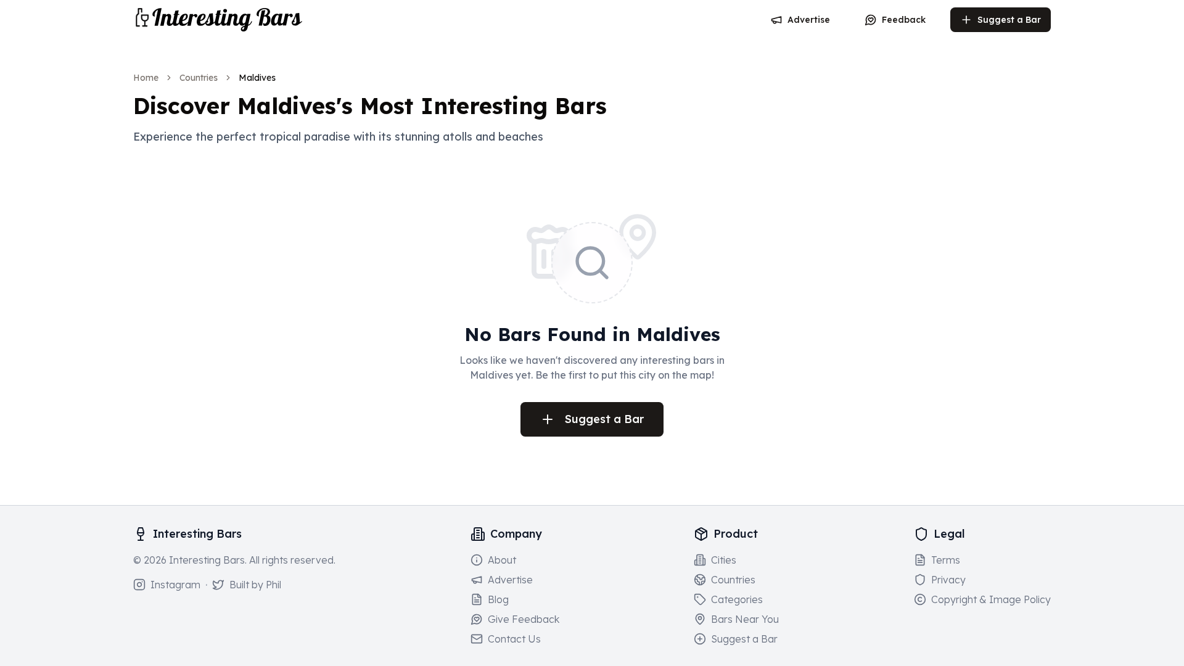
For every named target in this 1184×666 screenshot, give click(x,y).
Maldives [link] (257, 77)
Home (145, 77)
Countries (198, 77)
